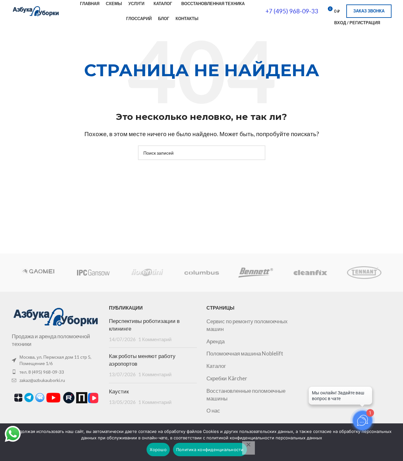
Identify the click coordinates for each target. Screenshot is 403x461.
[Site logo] (36, 10)
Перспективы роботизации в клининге (144, 325)
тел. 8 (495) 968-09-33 (41, 372)
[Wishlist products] (389, 22)
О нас (213, 410)
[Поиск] (325, 22)
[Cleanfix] (310, 273)
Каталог (216, 365)
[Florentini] (147, 273)
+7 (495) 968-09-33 (291, 11)
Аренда (215, 341)
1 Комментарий (154, 339)
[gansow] (93, 273)
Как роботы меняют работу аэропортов (142, 360)
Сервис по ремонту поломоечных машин (247, 325)
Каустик (119, 391)
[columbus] (201, 273)
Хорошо (158, 449)
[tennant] (364, 273)
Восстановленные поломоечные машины (245, 394)
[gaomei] (38, 273)
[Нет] (248, 448)
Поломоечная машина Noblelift (244, 353)
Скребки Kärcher (226, 378)
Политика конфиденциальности (210, 449)
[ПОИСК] (258, 152)
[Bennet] (256, 273)
